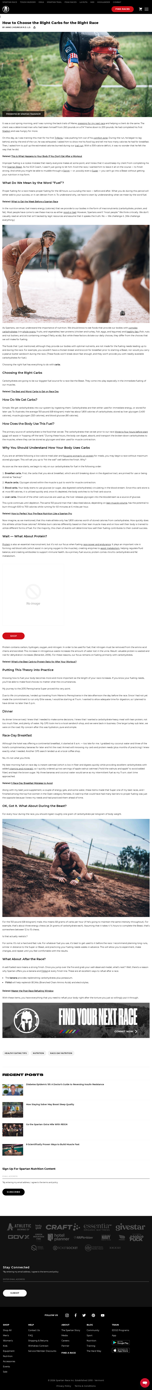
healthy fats (132, 331)
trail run (79, 145)
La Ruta (83, 2)
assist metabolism (109, 548)
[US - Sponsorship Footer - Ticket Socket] (65, 1247)
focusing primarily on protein (78, 455)
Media (64, 1335)
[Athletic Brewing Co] (19, 1227)
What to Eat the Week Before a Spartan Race (34, 201)
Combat (117, 2)
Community (93, 1330)
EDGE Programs (120, 1330)
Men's (6, 1335)
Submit (14, 1293)
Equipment (9, 1351)
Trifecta (58, 138)
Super (95, 170)
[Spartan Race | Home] (6, 9)
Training (91, 1346)
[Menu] (146, 9)
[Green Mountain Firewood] (38, 1237)
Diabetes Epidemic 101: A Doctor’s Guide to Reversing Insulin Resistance (65, 1084)
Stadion (6, 131)
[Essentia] (98, 1227)
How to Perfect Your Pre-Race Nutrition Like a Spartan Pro (41, 513)
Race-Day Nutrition (61, 1053)
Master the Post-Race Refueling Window (32, 991)
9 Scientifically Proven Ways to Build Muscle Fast (52, 1144)
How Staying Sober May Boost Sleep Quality (50, 1104)
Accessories (9, 1361)
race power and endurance (97, 544)
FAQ (30, 1335)
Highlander (103, 2)
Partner (65, 1346)
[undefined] (38, 1227)
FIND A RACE (68, 1352)
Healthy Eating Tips (16, 1053)
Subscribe (13, 1192)
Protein (6, 544)
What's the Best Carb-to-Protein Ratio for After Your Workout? (44, 661)
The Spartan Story (70, 1330)
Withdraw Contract (38, 1346)
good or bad (69, 212)
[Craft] (63, 1227)
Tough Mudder (28, 2)
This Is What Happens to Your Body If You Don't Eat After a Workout (46, 156)
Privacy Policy (63, 1386)
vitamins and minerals (21, 768)
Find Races (122, 9)
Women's (8, 1340)
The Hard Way (94, 1351)
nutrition (38, 1053)
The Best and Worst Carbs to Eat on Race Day (35, 391)
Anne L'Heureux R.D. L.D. (18, 27)
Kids (5, 1346)
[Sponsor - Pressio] (121, 1237)
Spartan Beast (14, 167)
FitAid (44, 971)
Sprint (66, 170)
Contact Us (34, 1330)
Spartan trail (54, 2)
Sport (89, 1335)
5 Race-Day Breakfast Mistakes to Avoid (32, 783)
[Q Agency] (38, 1247)
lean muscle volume (116, 503)
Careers (65, 1340)
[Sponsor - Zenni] (115, 1247)
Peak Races (71, 2)
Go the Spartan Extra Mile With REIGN (46, 1124)
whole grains (29, 331)
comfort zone (101, 138)
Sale (5, 1371)
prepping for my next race (91, 123)
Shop (13, 636)
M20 (92, 2)
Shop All (7, 1330)
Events (6, 1366)
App (114, 1335)
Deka (41, 2)
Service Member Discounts (42, 1351)
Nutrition (7, 1356)
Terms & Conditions (85, 1386)
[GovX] (18, 1237)
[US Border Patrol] (94, 1247)
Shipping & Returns (38, 1340)
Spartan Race (10, 2)
